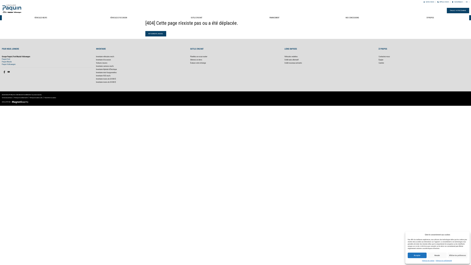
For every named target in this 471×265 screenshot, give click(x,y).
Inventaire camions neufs (105, 66)
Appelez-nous (444, 2)
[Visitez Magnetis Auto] (20, 102)
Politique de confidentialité (444, 261)
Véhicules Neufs (40, 18)
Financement (274, 18)
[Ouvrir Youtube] (8, 71)
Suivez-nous (429, 2)
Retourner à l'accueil (155, 34)
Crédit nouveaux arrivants (293, 63)
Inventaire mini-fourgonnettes (106, 72)
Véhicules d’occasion (118, 18)
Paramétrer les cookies (50, 97)
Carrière (381, 63)
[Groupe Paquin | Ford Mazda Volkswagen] (12, 8)
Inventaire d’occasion (103, 60)
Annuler (437, 255)
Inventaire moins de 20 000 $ (106, 79)
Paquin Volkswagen (9, 64)
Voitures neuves (101, 63)
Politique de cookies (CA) (36, 97)
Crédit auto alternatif (291, 60)
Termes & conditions (7, 97)
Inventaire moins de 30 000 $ (106, 82)
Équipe (381, 60)
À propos (430, 18)
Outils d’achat (196, 18)
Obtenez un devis (196, 60)
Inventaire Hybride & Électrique (106, 69)
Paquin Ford (6, 59)
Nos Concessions (352, 18)
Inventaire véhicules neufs (105, 57)
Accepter (417, 255)
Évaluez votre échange (458, 10)
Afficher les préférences (457, 255)
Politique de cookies (428, 261)
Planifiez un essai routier (198, 57)
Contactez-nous (384, 57)
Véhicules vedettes (291, 57)
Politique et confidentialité (21, 97)
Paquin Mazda (7, 62)
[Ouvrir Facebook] (4, 71)
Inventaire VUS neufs (103, 76)
